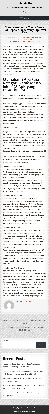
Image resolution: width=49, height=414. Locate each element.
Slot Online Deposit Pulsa (29, 41)
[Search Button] (24, 12)
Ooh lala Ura (25, 3)
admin (16, 37)
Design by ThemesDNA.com (24, 411)
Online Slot (29, 40)
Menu (26, 18)
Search (5, 340)
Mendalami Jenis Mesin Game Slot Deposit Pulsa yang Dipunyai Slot (24, 30)
